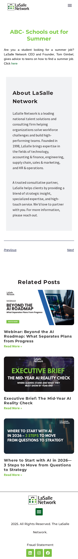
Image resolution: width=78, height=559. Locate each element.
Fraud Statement (40, 545)
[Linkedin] (30, 553)
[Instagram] (39, 553)
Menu (70, 5)
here (14, 63)
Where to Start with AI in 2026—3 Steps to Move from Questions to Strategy (38, 465)
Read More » (13, 346)
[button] (39, 511)
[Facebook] (48, 553)
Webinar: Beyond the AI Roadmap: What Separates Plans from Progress (38, 336)
